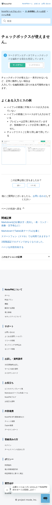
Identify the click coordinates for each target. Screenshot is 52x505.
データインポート (11, 429)
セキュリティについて (13, 316)
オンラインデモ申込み (13, 345)
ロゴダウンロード (11, 373)
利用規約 (8, 465)
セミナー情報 (10, 349)
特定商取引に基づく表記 (14, 473)
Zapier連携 (9, 425)
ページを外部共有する (12, 247)
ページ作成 (5, 14)
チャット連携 (10, 421)
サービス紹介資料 (11, 369)
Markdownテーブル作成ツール (16, 393)
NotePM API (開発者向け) (14, 417)
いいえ (33, 185)
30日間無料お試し (12, 365)
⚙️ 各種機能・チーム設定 (35, 11)
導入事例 (8, 312)
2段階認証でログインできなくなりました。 (23, 241)
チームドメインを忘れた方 (15, 449)
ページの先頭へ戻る (11, 208)
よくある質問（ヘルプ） (14, 336)
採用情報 (8, 493)
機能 (6, 304)
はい (18, 185)
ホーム (7, 295)
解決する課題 (10, 308)
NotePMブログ (10, 397)
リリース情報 (10, 340)
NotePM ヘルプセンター (11, 11)
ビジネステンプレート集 (14, 389)
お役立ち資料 (10, 401)
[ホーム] (6, 3)
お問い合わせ (39, 196)
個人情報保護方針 (11, 469)
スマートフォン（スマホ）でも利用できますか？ (25, 236)
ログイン (8, 445)
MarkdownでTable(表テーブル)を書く (20, 230)
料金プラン (9, 300)
